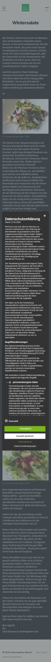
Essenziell (13, 421)
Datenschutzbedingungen (25, 446)
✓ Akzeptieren (25, 429)
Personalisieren (25, 442)
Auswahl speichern (25, 436)
